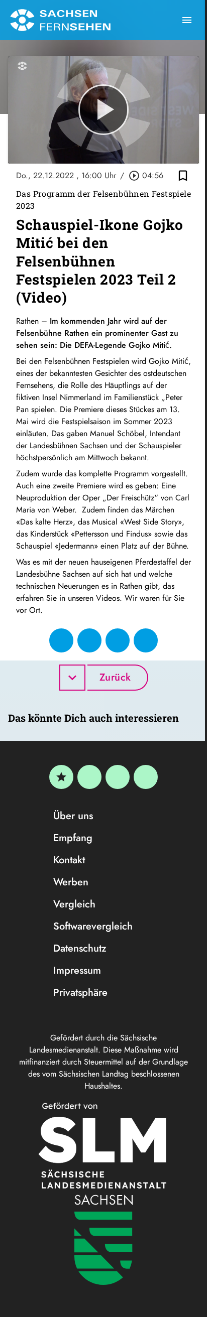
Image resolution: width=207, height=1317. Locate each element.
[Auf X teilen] (89, 640)
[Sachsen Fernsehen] (60, 20)
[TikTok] (146, 777)
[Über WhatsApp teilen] (118, 640)
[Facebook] (89, 777)
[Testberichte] (61, 777)
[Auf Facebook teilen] (61, 640)
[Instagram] (118, 777)
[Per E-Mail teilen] (146, 640)
